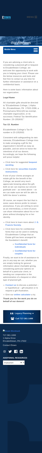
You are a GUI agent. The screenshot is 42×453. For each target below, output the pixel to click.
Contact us (10, 285)
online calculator (22, 295)
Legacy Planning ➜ (24, 313)
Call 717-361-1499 (24, 319)
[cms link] (11, 331)
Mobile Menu (10, 49)
